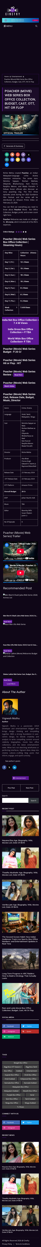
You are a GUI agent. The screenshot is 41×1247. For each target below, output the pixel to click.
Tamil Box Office (12, 1099)
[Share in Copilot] (23, 160)
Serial (32, 1095)
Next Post (29, 788)
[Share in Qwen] (29, 160)
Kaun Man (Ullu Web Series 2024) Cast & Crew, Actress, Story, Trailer (20, 645)
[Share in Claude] (12, 154)
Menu (9, 26)
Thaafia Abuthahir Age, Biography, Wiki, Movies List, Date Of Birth (20, 873)
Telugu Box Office (11, 1103)
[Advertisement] (20, 52)
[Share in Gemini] (23, 154)
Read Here (18, 375)
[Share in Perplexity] (7, 160)
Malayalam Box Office (20, 1087)
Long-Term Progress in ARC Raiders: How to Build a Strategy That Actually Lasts (19, 975)
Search (5, 796)
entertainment (20, 778)
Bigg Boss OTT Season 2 (12, 1067)
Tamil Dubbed (30, 1099)
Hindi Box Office (30, 1075)
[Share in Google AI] (18, 154)
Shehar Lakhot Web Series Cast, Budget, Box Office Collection (20, 674)
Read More (8, 622)
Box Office (8, 1071)
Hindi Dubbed (10, 1079)
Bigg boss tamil (31, 1067)
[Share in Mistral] (18, 160)
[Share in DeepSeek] (12, 160)
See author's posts (12, 761)
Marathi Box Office (30, 1091)
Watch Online (9, 386)
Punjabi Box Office (13, 1095)
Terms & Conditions (23, 1244)
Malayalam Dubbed (11, 1091)
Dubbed (19, 1071)
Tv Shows (20, 1107)
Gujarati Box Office (12, 1075)
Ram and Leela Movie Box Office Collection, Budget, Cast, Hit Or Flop (18, 1009)
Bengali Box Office (20, 1063)
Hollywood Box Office (28, 1079)
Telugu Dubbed (30, 1103)
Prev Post (11, 788)
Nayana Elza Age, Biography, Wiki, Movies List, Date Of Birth (17, 841)
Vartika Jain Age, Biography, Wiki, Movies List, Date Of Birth (20, 905)
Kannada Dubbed (30, 1083)
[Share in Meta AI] (7, 165)
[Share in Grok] (29, 154)
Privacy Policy (7, 1244)
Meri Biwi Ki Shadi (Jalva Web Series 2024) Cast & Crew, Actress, (20, 616)
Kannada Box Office (12, 1083)
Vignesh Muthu (11, 718)
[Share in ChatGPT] (7, 154)
